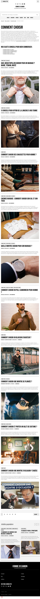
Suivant (35, 514)
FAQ (1, 576)
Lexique (22, 579)
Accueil (2, 20)
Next (38, 524)
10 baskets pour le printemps (29, 531)
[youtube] (8, 586)
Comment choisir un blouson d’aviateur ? (16, 337)
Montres (31, 17)
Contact (22, 573)
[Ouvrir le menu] (38, 1)
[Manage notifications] (2, 597)
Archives (2, 579)
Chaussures (12, 17)
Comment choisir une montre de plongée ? (16, 381)
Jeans (25, 17)
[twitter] (6, 586)
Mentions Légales (4, 594)
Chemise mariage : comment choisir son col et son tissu (19, 199)
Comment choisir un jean (8, 52)
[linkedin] (10, 586)
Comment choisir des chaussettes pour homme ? (18, 154)
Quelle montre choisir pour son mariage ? (16, 246)
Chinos (28, 17)
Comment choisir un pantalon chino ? (10, 50)
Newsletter (5, 1)
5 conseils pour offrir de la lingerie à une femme (19, 110)
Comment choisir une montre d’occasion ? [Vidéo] (19, 470)
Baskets (8, 17)
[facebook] (1, 586)
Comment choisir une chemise (9, 53)
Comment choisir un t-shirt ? (8, 49)
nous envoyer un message (21, 40)
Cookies (9, 594)
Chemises (17, 17)
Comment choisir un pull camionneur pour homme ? (19, 291)
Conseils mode (13, 20)
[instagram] (3, 586)
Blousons (21, 17)
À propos (2, 573)
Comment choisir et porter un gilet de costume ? (19, 426)
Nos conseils (7, 20)
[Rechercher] (37, 14)
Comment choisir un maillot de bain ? (10, 51)
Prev (35, 524)
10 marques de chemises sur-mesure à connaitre (9, 533)
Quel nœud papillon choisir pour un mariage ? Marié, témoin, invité (18, 64)
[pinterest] (5, 586)
